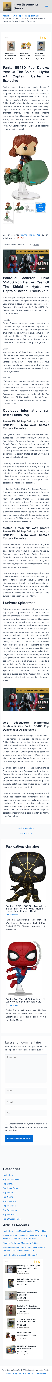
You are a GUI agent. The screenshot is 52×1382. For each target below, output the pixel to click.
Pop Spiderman (12, 915)
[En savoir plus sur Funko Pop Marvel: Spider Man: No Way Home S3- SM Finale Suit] (24, 968)
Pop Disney (8, 1184)
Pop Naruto (8, 1197)
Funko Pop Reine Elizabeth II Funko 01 (20, 1255)
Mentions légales (13, 1373)
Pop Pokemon (9, 1206)
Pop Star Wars (9, 1214)
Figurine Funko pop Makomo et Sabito (20, 1243)
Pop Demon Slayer (11, 1179)
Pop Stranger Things (12, 1219)
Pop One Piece (9, 1201)
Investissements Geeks (26, 6)
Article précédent (26, 828)
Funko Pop (8, 1175)
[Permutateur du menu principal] (46, 6)
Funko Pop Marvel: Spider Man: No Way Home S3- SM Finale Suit (26, 1000)
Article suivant (26, 834)
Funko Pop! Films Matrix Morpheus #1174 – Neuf (25, 1231)
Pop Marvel (8, 1192)
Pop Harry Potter (10, 1188)
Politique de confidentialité (34, 1373)
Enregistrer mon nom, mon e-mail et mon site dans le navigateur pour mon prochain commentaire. (26, 1127)
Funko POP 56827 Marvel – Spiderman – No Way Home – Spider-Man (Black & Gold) (26, 908)
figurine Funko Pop (30, 235)
